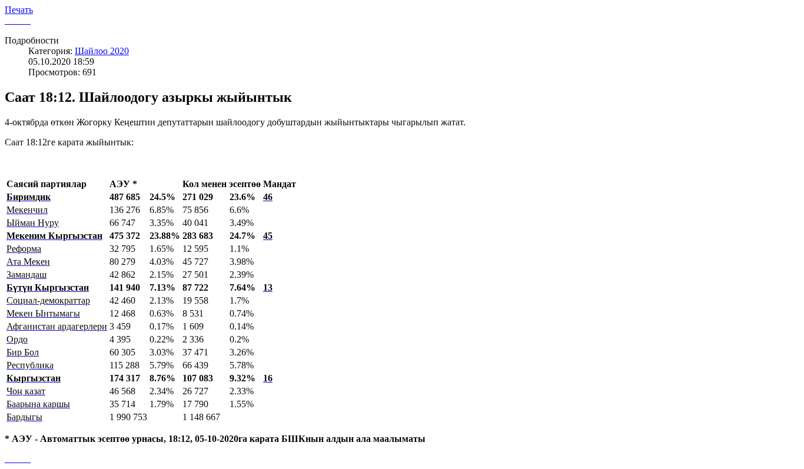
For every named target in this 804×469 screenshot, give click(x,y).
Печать (19, 10)
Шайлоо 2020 (102, 51)
